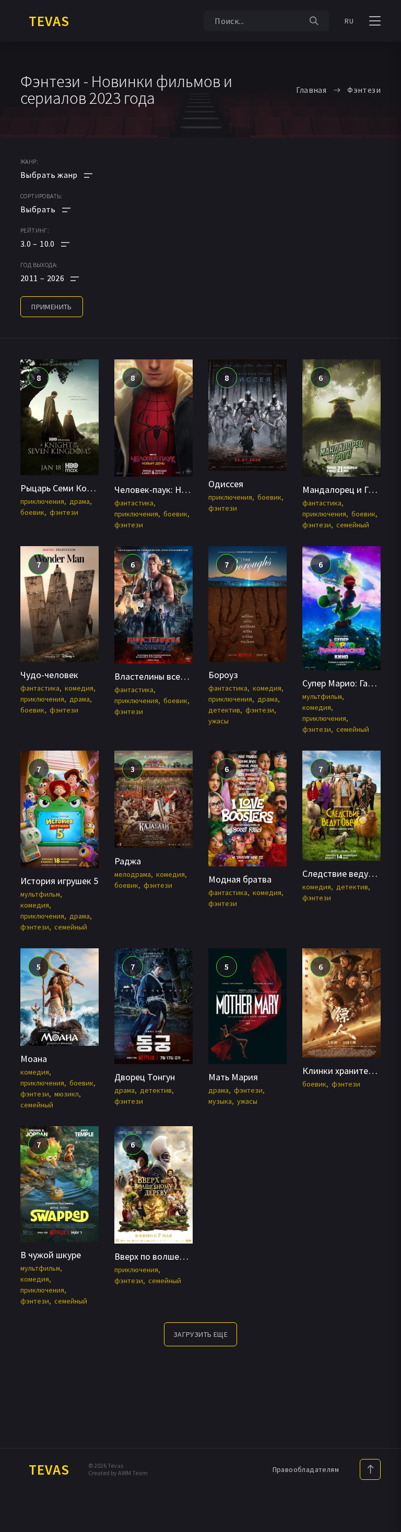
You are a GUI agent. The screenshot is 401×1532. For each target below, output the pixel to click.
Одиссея (225, 484)
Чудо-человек (49, 675)
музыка (220, 1101)
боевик (32, 512)
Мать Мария (233, 1077)
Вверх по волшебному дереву (174, 1256)
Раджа (127, 861)
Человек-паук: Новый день (168, 490)
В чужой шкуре (50, 1255)
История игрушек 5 (59, 881)
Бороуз (223, 675)
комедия (79, 688)
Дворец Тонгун (144, 1077)
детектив (224, 710)
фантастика (134, 503)
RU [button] (349, 21)
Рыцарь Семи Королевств (72, 488)
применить (51, 306)
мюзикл (66, 1094)
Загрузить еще (200, 1334)
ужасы (218, 721)
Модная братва (240, 879)
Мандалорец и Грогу (344, 490)
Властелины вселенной (162, 676)
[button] (56, 243)
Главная (311, 90)
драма (79, 501)
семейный (352, 524)
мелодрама (132, 874)
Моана (33, 1059)
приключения (42, 501)
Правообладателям (306, 1469)
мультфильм (322, 696)
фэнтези (64, 512)
